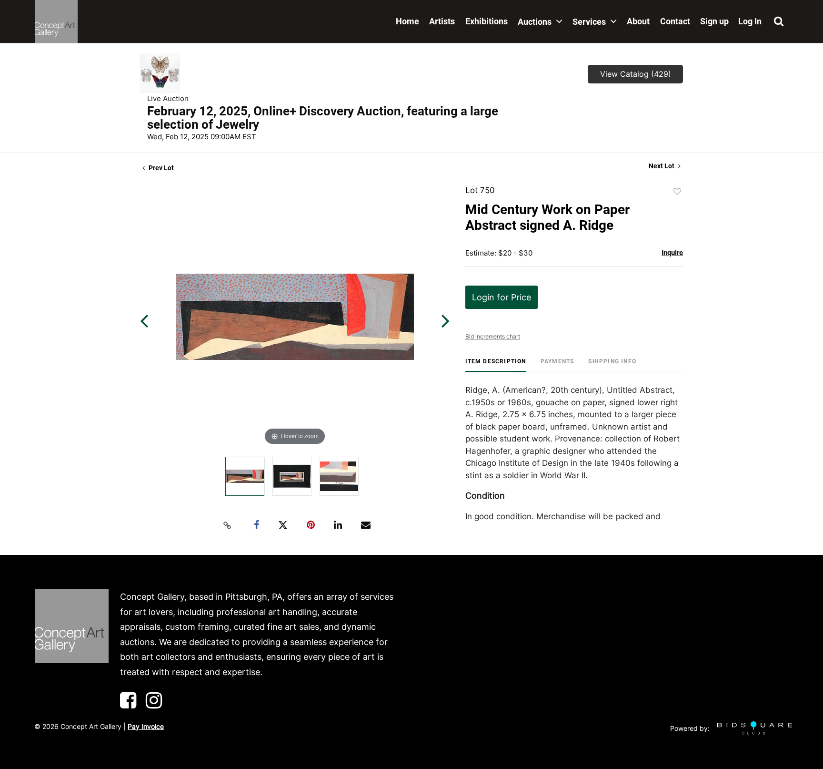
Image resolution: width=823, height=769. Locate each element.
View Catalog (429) (635, 74)
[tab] (495, 365)
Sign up (714, 21)
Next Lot (662, 166)
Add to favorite (677, 191)
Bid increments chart (492, 336)
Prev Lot (160, 168)
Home (407, 21)
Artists (442, 21)
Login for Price (501, 297)
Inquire (672, 252)
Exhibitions (486, 21)
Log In (750, 21)
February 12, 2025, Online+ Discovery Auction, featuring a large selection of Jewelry (322, 118)
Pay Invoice (146, 726)
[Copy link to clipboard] (227, 525)
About (638, 21)
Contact (675, 21)
